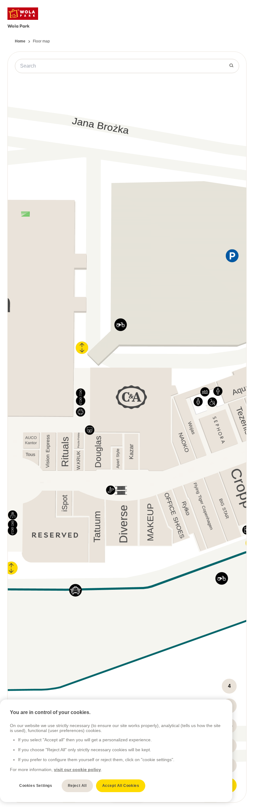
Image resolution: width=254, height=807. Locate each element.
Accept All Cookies (120, 785)
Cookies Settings (35, 785)
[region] (116, 750)
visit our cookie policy (77, 769)
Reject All (77, 785)
